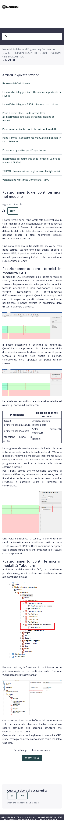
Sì (12, 796)
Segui (12, 211)
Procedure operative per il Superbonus (24, 150)
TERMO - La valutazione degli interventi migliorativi (31, 171)
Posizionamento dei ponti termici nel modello (29, 129)
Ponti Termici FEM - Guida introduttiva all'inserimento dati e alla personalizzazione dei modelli (28, 116)
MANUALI (10, 60)
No (22, 796)
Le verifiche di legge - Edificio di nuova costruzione (30, 104)
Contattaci (30, 758)
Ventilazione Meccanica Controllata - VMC (25, 179)
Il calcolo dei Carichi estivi (16, 83)
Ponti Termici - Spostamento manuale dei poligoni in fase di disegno (31, 139)
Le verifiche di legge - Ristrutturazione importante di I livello (31, 93)
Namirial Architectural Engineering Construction (29, 49)
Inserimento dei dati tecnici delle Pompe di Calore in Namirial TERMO (31, 160)
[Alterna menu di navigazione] (60, 7)
